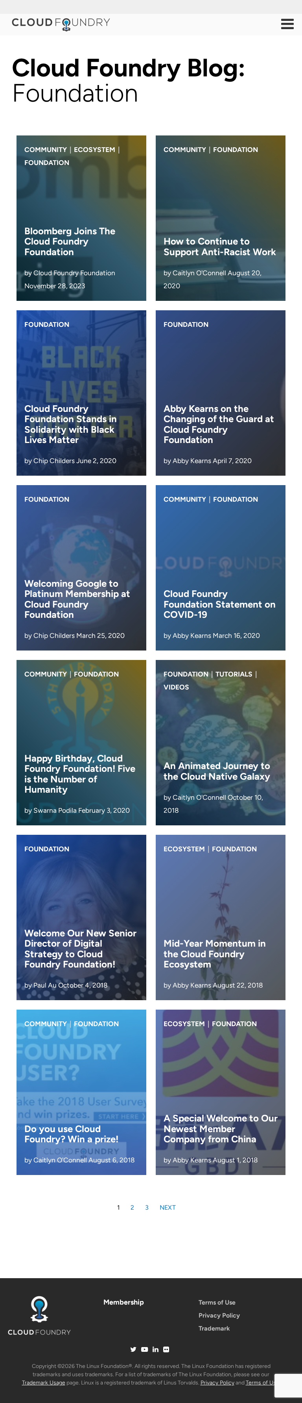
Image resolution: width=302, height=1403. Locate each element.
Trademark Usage (43, 1382)
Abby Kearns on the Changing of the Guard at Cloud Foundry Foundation (219, 424)
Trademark (214, 1328)
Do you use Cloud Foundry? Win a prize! (71, 1134)
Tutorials (233, 674)
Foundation (46, 163)
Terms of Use (217, 1302)
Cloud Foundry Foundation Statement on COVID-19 (220, 604)
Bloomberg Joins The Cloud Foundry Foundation (69, 241)
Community (45, 150)
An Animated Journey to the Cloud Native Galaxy (217, 771)
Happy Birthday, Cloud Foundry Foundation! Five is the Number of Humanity (79, 773)
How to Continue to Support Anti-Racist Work (220, 246)
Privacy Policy (219, 1315)
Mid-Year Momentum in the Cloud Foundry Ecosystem (215, 954)
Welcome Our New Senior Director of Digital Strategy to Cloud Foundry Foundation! (80, 948)
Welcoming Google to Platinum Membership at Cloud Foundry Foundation (77, 599)
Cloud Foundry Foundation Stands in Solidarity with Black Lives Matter (70, 424)
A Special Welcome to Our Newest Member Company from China (221, 1128)
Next (168, 1207)
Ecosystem (94, 150)
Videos (176, 687)
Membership (123, 1302)
